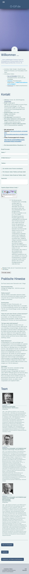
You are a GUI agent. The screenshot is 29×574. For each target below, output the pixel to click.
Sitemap (10, 568)
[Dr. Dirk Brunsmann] (7, 398)
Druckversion (6, 568)
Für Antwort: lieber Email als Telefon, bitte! (14, 175)
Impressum (10, 85)
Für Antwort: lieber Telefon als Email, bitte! (14, 171)
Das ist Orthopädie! (7, 544)
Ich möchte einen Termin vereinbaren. (13, 168)
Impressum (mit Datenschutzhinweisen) (12, 559)
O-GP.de (15, 6)
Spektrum (4, 552)
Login (26, 568)
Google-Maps (7, 101)
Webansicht (24, 570)
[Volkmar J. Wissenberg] (7, 488)
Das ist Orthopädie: (12, 76)
